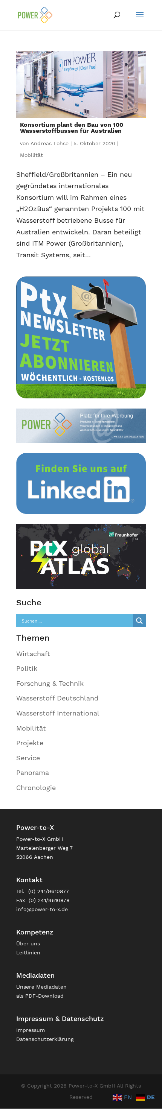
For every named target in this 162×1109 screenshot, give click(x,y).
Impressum (30, 1030)
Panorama (32, 772)
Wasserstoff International (57, 713)
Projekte (29, 743)
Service (28, 758)
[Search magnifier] (139, 620)
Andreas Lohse (50, 143)
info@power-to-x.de (42, 909)
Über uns (28, 943)
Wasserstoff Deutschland (57, 698)
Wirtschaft (33, 654)
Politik (26, 668)
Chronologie (36, 787)
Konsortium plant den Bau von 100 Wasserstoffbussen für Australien (71, 127)
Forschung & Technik (50, 683)
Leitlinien (28, 952)
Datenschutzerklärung (44, 1039)
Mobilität (31, 155)
